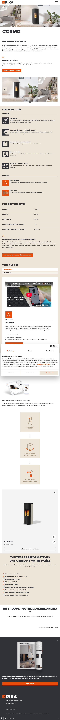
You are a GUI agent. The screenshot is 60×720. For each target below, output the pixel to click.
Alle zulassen (49, 372)
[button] (56, 2)
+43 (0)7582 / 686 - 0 (12, 708)
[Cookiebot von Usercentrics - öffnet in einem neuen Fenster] (51, 346)
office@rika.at (12, 709)
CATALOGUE (30, 684)
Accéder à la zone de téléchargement (17, 255)
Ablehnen (11, 372)
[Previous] (5, 89)
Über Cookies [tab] (49, 350)
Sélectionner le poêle (12, 70)
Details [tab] (30, 350)
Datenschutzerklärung (43, 364)
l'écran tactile (6, 51)
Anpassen (29, 372)
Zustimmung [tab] (10, 350)
